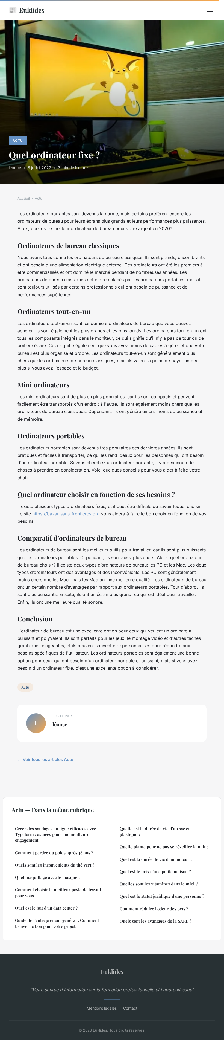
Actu (18, 140)
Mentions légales (102, 1008)
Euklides (27, 9)
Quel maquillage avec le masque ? (47, 877)
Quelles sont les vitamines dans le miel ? (159, 884)
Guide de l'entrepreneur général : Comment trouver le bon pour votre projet (57, 923)
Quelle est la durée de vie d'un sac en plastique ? (155, 831)
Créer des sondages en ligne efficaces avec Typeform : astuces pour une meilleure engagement (55, 834)
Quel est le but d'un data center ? (46, 908)
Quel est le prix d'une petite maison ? (155, 871)
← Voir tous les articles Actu (45, 759)
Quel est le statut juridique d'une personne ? (162, 896)
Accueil (23, 198)
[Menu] (209, 9)
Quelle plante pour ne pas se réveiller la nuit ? (164, 846)
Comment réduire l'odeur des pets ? (154, 908)
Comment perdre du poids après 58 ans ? (54, 852)
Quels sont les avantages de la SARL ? (155, 921)
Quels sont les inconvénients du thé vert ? (54, 865)
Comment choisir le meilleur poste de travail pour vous (58, 892)
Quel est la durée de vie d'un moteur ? (156, 859)
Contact (130, 1008)
